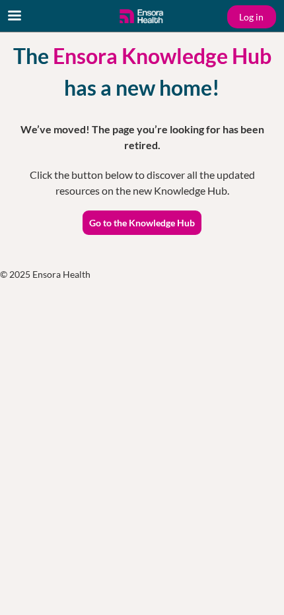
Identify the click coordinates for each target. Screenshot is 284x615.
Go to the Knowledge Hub (142, 222)
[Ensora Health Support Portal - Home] (142, 16)
